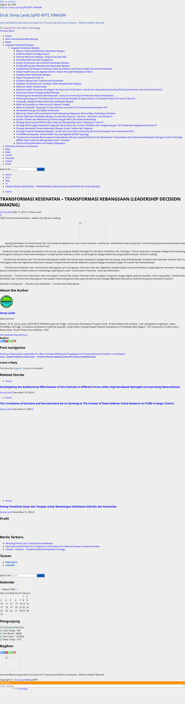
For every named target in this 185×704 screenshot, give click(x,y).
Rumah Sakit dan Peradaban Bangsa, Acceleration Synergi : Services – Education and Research (64, 116)
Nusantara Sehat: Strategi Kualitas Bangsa (37, 92)
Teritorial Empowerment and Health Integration (40, 143)
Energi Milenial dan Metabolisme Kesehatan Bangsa (42, 65)
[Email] (12, 341)
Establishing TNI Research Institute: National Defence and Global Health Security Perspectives (64, 68)
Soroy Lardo (6, 212)
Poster (8, 155)
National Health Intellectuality (31, 86)
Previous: (63, 353)
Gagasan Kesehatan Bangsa (25, 47)
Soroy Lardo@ (22, 679)
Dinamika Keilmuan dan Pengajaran (34, 59)
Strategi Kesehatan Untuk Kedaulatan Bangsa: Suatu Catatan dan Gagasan (54, 128)
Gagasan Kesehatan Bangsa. (20, 44)
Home (8, 36)
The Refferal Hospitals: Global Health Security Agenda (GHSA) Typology (52, 134)
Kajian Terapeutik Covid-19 (29, 77)
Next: (48, 356)
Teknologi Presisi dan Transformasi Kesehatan (29, 543)
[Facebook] (1, 341)
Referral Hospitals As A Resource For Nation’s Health (43, 104)
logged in (18, 368)
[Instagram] (15, 341)
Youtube (9, 158)
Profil (8, 164)
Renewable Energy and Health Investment (37, 110)
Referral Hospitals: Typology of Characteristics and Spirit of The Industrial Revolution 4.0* (62, 107)
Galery (8, 161)
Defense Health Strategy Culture (32, 53)
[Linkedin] (4, 341)
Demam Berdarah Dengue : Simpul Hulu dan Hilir (41, 56)
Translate (22, 688)
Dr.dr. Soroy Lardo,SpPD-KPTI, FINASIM (33, 15)
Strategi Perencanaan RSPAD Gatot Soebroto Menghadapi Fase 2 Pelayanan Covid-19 (59, 122)
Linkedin (10, 565)
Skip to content (7, 1)
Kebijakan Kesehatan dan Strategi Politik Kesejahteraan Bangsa (48, 83)
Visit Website (7, 334)
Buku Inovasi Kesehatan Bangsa (21, 38)
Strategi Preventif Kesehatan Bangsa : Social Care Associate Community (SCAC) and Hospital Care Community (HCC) (75, 131)
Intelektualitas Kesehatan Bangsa (33, 74)
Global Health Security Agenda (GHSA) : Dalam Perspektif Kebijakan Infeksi (54, 71)
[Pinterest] (6, 341)
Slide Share (11, 562)
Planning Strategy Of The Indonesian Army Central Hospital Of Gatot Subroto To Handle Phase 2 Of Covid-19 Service (75, 98)
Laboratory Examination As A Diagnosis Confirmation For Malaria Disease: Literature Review (52, 546)
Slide (7, 152)
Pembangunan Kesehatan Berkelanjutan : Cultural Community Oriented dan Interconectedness (65, 95)
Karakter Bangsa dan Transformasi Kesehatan (39, 80)
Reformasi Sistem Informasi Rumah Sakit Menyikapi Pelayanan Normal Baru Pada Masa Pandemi (66, 113)
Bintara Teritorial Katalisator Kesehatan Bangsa (40, 50)
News (8, 41)
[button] (7, 30)
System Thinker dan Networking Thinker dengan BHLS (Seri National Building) (56, 119)
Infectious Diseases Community (21, 146)
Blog (7, 149)
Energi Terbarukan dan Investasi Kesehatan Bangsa (42, 62)
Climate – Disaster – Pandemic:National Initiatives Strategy (35, 549)
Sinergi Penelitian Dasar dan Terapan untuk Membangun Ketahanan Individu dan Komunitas (58, 506)
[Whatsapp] (9, 341)
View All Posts (21, 334)
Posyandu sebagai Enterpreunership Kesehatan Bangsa (44, 101)
